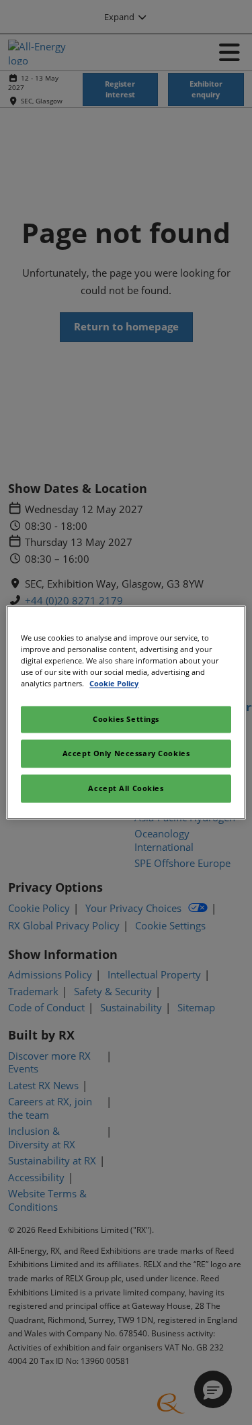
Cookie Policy (113, 684)
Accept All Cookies (125, 789)
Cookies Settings (126, 720)
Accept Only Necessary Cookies (126, 754)
